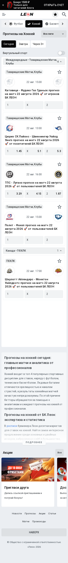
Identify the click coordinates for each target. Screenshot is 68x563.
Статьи (52, 513)
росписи (12, 426)
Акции (42, 513)
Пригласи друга (16, 487)
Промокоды (39, 521)
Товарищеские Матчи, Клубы (24, 72)
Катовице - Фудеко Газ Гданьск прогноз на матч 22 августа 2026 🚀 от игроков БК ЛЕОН (32, 94)
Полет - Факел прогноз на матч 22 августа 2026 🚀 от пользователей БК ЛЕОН (31, 229)
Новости (17, 513)
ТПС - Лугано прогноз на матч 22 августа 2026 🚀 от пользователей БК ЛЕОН (33, 184)
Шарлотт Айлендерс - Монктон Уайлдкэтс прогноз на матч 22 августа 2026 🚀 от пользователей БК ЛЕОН (32, 283)
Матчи (25, 521)
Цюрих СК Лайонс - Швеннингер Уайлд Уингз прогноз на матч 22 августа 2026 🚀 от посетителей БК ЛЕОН (32, 140)
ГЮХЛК (10, 260)
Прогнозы (30, 513)
